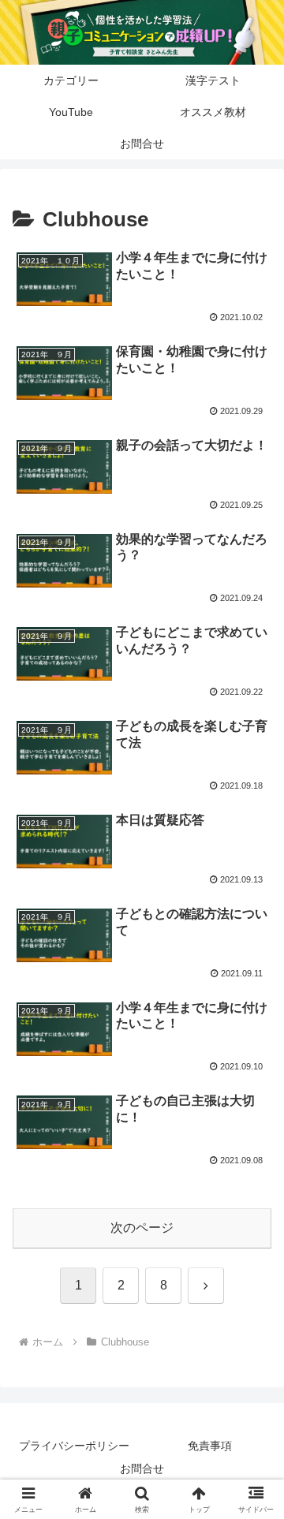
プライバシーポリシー (74, 1445)
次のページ (142, 1227)
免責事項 (210, 1445)
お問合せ (142, 1468)
